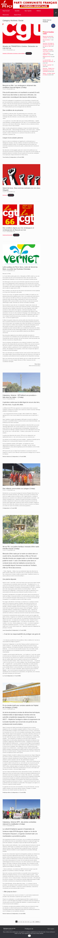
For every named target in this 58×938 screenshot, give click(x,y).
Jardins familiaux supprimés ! (46, 53)
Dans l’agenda (28, 10)
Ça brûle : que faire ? (47, 65)
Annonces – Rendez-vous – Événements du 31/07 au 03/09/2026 (49, 70)
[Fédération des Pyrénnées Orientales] (29, 4)
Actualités (17, 10)
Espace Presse (17, 14)
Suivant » (37, 921)
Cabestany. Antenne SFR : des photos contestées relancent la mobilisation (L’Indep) (19, 823)
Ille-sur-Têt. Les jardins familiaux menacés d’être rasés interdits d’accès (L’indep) (21, 547)
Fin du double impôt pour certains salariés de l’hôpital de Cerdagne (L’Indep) (20, 706)
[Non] (56, 934)
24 (33, 921)
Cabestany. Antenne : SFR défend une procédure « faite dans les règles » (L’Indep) (20, 396)
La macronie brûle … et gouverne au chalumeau (48, 60)
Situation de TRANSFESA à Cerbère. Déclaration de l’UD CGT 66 (20, 47)
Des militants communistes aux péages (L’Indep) (19, 488)
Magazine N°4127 (47, 56)
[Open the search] (56, 13)
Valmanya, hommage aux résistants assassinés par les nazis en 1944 (48, 44)
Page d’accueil (6, 10)
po (14, 50)
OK (29, 935)
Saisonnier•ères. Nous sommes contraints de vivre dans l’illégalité (21, 189)
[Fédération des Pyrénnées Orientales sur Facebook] (53, 26)
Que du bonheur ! (46, 39)
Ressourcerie (6, 14)
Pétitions (39, 10)
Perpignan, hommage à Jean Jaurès (48, 50)
